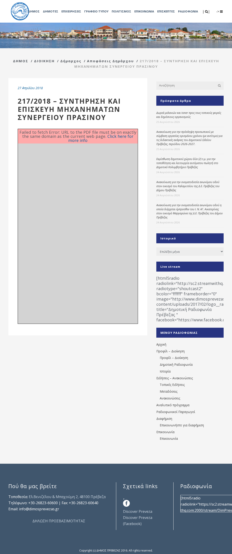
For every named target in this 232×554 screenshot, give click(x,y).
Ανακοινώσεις (170, 398)
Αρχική (161, 344)
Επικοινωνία (165, 432)
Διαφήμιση (164, 418)
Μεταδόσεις (168, 391)
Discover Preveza (137, 511)
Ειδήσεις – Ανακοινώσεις (174, 378)
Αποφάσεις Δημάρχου (110, 61)
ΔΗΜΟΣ (20, 61)
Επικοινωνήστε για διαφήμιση (182, 425)
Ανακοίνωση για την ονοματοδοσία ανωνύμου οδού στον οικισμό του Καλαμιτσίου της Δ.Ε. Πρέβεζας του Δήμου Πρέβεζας (188, 186)
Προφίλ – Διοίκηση (170, 351)
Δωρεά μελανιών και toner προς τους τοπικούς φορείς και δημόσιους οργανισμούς (188, 115)
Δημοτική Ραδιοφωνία (176, 364)
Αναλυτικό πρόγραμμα (172, 405)
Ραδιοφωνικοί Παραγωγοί (175, 412)
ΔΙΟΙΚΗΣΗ (44, 61)
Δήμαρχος (70, 61)
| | (206, 11)
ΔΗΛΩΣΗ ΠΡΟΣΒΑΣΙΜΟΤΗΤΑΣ (58, 520)
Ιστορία (165, 371)
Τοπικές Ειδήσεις (172, 384)
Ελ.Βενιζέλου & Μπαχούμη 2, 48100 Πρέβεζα (67, 496)
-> (218, 11)
